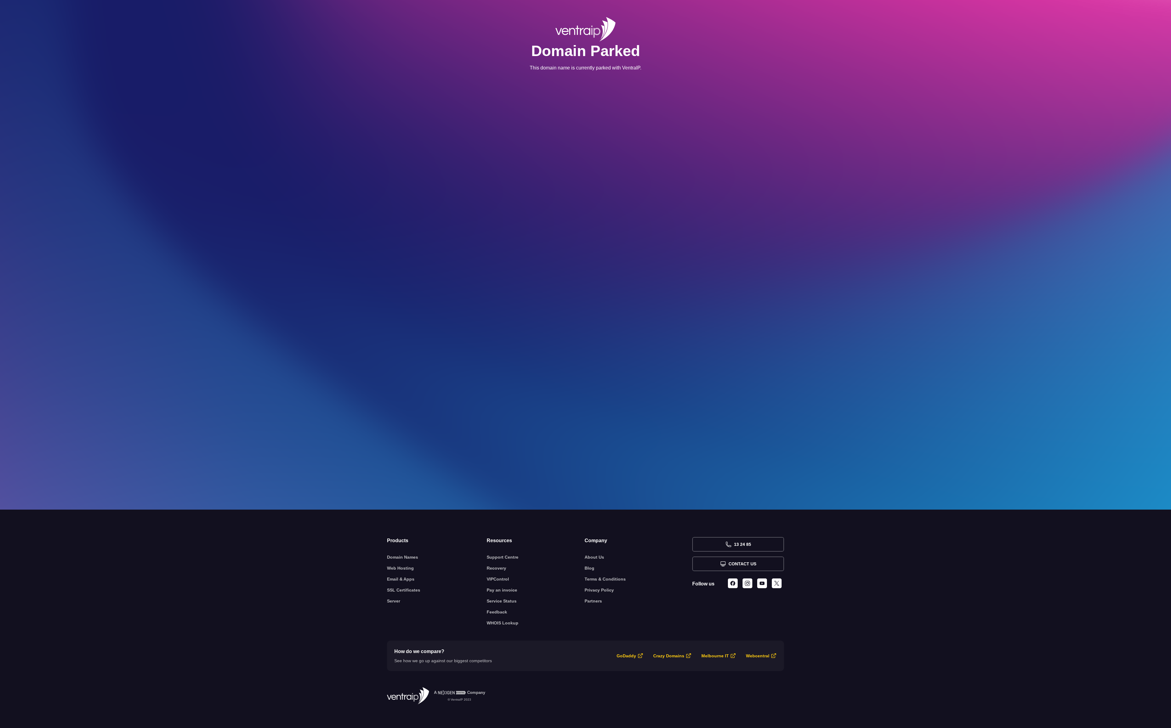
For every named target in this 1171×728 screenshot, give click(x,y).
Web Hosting (400, 568)
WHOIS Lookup (502, 622)
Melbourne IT (715, 655)
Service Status (502, 601)
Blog (589, 568)
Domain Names (402, 557)
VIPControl (498, 579)
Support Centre (502, 557)
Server (393, 601)
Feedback (497, 612)
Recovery (496, 568)
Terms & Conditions (605, 579)
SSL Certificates (403, 590)
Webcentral (757, 655)
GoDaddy (626, 655)
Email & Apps (400, 579)
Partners (593, 601)
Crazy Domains (668, 655)
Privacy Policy (599, 590)
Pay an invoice (502, 590)
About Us (594, 557)
